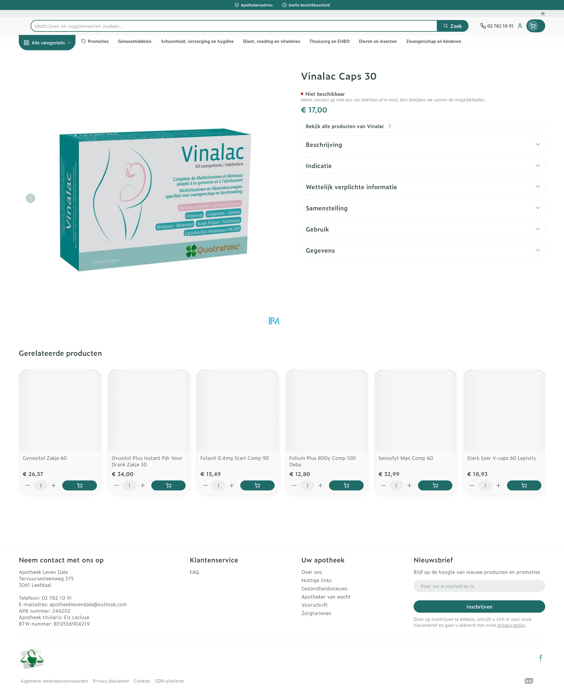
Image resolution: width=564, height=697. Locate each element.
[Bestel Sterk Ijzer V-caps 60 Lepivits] (524, 485)
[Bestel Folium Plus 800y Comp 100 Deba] (346, 485)
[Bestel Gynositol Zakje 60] (79, 485)
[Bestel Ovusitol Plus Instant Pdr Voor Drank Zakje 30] (168, 485)
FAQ (194, 572)
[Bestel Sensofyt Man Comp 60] (435, 485)
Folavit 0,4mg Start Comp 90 (234, 457)
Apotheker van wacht (326, 596)
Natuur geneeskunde (56, 157)
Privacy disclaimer (111, 681)
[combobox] (234, 26)
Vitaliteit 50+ (56, 141)
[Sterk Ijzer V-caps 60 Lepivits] (504, 410)
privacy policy (511, 625)
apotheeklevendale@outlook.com (88, 604)
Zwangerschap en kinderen (56, 122)
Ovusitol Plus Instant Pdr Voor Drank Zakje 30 (147, 461)
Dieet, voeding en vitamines (56, 101)
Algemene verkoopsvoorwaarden (54, 681)
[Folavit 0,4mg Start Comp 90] (237, 410)
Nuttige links (316, 580)
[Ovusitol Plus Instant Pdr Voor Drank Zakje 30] (148, 410)
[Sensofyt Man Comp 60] (415, 410)
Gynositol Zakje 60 (45, 457)
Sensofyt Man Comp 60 (405, 457)
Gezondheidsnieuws (324, 588)
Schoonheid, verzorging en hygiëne (56, 77)
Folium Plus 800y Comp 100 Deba (322, 461)
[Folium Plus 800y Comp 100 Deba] (326, 410)
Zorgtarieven (316, 613)
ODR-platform (169, 681)
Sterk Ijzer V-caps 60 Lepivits (501, 457)
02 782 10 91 (57, 597)
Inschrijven (479, 606)
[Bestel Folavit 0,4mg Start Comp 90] (257, 485)
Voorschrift (314, 605)
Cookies (142, 681)
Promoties (35, 56)
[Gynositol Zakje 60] (59, 410)
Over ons (311, 572)
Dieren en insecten (56, 190)
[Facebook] (540, 658)
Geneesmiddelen (56, 206)
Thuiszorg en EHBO (56, 174)
